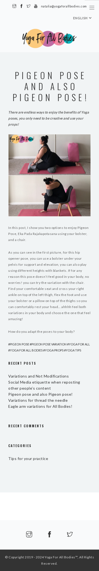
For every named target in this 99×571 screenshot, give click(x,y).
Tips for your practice (28, 458)
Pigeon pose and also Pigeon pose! (40, 394)
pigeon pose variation (49, 344)
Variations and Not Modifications (38, 376)
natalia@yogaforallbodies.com (64, 6)
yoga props (54, 350)
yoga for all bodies (26, 350)
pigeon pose (19, 344)
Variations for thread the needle (38, 400)
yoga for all (79, 344)
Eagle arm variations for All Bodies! (40, 406)
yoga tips (73, 350)
